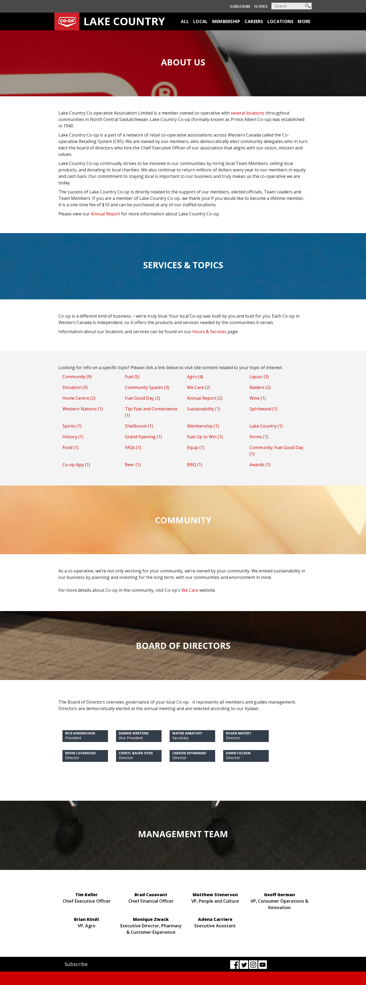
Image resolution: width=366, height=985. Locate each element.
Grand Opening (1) (143, 437)
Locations (280, 21)
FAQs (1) (133, 447)
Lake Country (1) (266, 426)
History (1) (72, 437)
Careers (254, 21)
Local (200, 21)
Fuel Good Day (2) (142, 398)
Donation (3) (75, 387)
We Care (189, 590)
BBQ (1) (194, 465)
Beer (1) (133, 465)
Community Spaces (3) (147, 387)
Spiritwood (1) (263, 409)
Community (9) (77, 377)
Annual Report (105, 214)
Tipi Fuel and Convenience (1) (151, 412)
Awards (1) (259, 465)
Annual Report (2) (204, 398)
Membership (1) (203, 426)
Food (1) (70, 447)
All (185, 21)
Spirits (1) (71, 426)
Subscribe (240, 6)
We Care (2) (198, 387)
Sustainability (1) (203, 409)
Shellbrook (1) (139, 426)
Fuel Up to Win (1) (205, 437)
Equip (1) (195, 447)
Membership (226, 21)
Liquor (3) (259, 377)
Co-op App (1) (76, 465)
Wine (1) (257, 398)
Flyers (260, 6)
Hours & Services (209, 332)
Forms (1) (258, 437)
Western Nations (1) (82, 409)
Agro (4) (195, 377)
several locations (247, 113)
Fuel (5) (132, 377)
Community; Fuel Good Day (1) (276, 450)
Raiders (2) (260, 387)
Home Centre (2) (78, 398)
